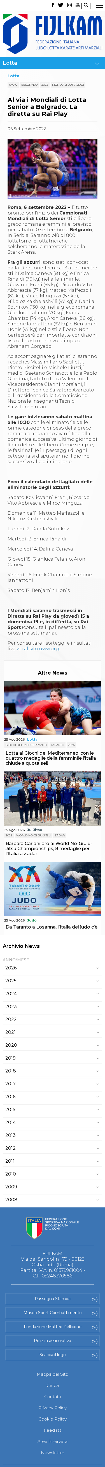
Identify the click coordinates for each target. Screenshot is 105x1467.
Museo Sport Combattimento (53, 1312)
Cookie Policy (52, 1419)
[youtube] (77, 6)
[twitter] (60, 6)
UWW (13, 85)
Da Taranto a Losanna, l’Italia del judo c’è (51, 927)
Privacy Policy (52, 1407)
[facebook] (53, 6)
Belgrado (29, 85)
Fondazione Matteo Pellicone (52, 1326)
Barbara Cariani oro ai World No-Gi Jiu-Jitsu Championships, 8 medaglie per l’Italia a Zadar (49, 848)
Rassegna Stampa (53, 1298)
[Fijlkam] (52, 34)
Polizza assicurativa (52, 1340)
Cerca (52, 1385)
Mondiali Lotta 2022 (68, 85)
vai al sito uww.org (38, 648)
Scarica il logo (52, 1354)
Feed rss (52, 1430)
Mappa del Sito (52, 1374)
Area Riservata (52, 1441)
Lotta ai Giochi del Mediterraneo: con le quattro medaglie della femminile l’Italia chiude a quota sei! (51, 758)
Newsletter (52, 1452)
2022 (44, 85)
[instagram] (69, 6)
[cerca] (85, 6)
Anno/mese (16, 959)
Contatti (52, 1396)
